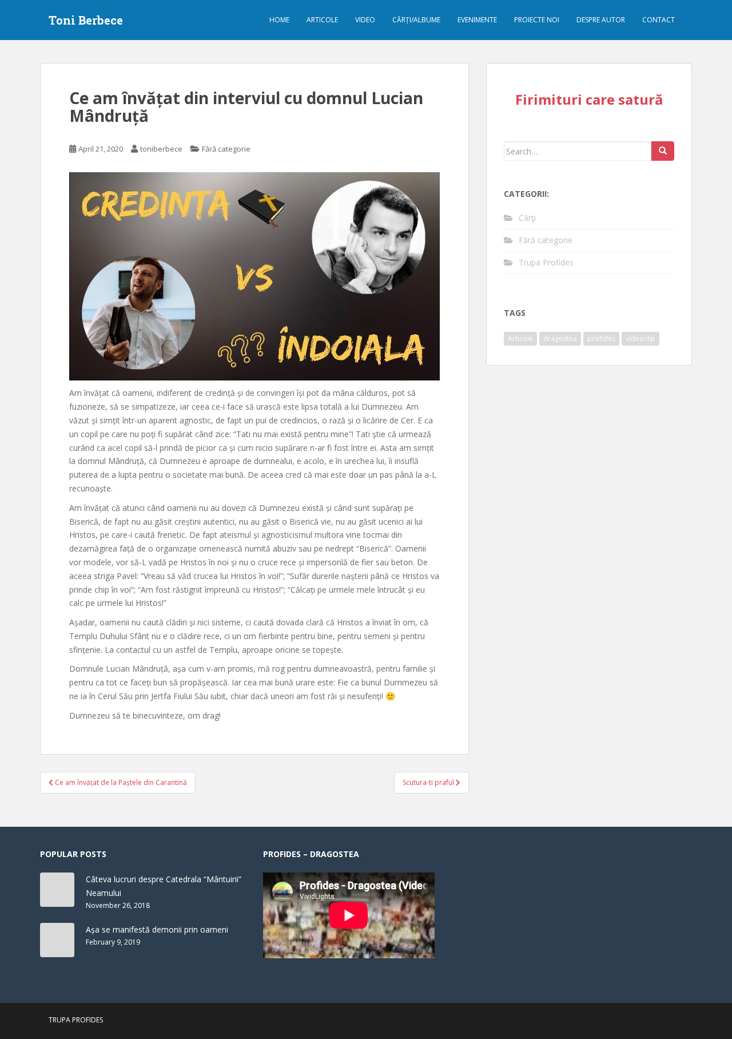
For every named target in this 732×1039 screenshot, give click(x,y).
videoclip (640, 338)
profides (601, 338)
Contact (658, 20)
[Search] (662, 151)
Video (365, 20)
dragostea (560, 338)
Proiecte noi (536, 20)
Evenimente (477, 20)
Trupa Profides (546, 262)
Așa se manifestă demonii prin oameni (157, 929)
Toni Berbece (86, 20)
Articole (322, 20)
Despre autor (600, 20)
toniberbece (161, 149)
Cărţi (527, 217)
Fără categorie (226, 149)
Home (279, 20)
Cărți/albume (416, 20)
